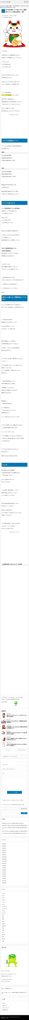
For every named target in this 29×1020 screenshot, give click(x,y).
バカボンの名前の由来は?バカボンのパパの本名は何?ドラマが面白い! (17, 745)
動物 (3, 917)
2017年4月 (4, 874)
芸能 (3, 699)
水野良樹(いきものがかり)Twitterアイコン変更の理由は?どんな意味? (17, 733)
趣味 (3, 936)
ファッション (4, 908)
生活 (3, 927)
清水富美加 (13, 699)
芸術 (3, 932)
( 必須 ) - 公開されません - (9, 768)
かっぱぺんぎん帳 (5, 1)
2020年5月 (4, 852)
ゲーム (3, 895)
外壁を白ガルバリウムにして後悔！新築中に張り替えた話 (12, 823)
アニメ (3, 893)
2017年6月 (4, 869)
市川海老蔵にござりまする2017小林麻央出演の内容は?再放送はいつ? (17, 727)
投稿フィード (4, 1005)
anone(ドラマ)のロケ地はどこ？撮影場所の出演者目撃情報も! (17, 721)
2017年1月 (4, 880)
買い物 (3, 934)
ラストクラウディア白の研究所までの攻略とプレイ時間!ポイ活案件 (14, 831)
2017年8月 (4, 865)
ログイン (4, 1003)
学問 (3, 919)
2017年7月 (4, 867)
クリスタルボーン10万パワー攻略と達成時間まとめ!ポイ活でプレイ (14, 833)
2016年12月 (4, 882)
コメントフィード (5, 1007)
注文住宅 (4, 925)
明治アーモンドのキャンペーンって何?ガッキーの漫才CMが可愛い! (17, 716)
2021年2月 (4, 848)
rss (25, 2)
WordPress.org (5, 1009)
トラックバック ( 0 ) (21, 749)
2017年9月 (4, 863)
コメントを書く (14, 15)
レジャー (4, 912)
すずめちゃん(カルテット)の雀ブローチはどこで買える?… (13, 800)
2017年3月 (4, 876)
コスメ (3, 897)
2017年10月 (4, 861)
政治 (3, 921)
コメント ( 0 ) (7, 749)
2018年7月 (4, 854)
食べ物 (3, 938)
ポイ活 (3, 910)
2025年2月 (4, 843)
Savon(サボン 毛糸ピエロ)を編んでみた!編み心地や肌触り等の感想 (14, 825)
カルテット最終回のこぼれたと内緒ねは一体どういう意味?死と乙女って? (17, 739)
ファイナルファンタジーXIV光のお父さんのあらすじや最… (13, 804)
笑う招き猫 (17, 699)
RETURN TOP (24, 808)
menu (27, 2)
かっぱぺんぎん (6, 15)
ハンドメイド (4, 906)
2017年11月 (4, 858)
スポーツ (4, 899)
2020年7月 (4, 850)
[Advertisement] (14, 125)
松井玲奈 (8, 699)
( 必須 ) (5, 764)
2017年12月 (4, 856)
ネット (3, 904)
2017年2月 (4, 878)
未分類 (3, 923)
